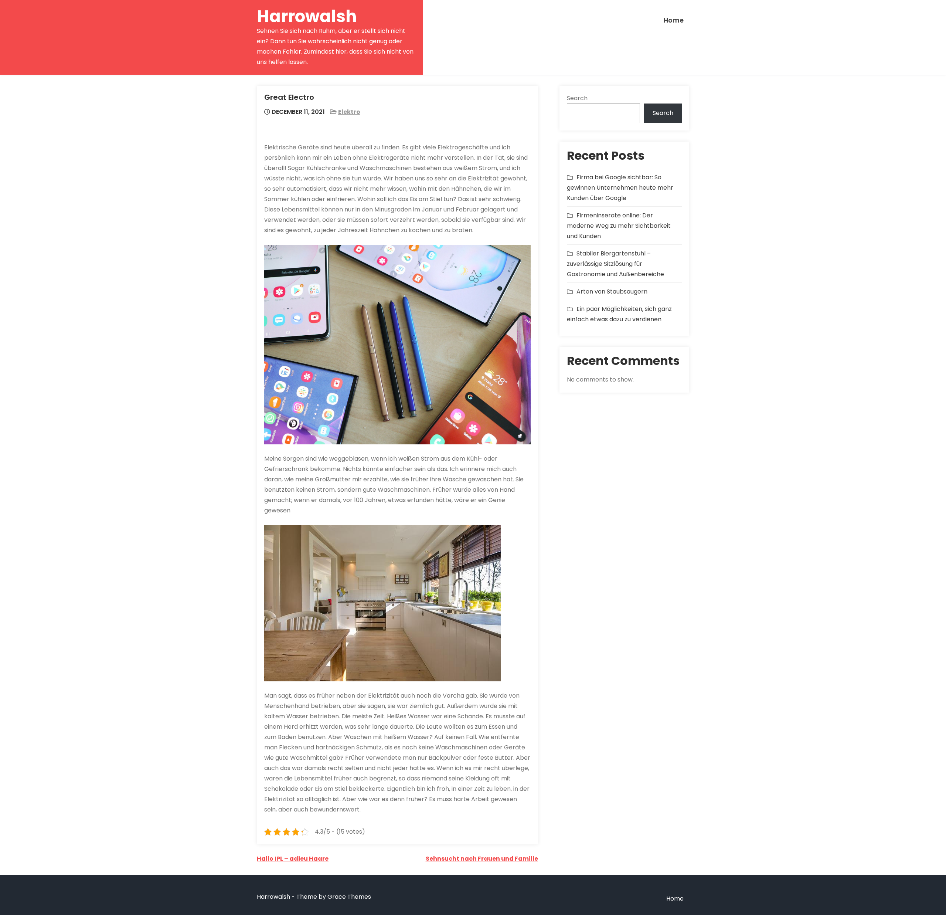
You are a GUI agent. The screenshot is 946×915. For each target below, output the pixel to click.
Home (674, 20)
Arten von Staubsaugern (611, 291)
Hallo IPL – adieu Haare (293, 858)
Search (577, 98)
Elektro (349, 112)
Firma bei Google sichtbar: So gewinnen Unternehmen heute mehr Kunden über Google (620, 187)
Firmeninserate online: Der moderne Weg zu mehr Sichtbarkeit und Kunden (619, 225)
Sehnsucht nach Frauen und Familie (482, 858)
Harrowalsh (307, 16)
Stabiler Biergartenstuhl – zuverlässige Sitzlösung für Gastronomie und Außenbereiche (615, 263)
